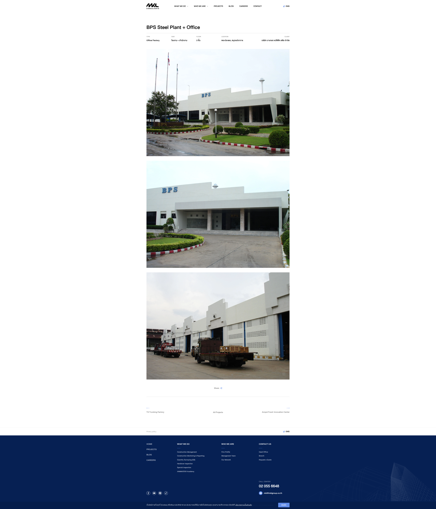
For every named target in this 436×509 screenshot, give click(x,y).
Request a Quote (265, 459)
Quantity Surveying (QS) (186, 459)
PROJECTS (151, 449)
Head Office (263, 452)
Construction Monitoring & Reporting (190, 455)
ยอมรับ (283, 505)
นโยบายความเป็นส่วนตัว (243, 505)
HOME (149, 444)
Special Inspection (184, 467)
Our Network (226, 459)
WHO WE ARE (227, 444)
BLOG (149, 454)
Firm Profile (225, 452)
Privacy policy (151, 431)
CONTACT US (265, 444)
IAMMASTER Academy (185, 471)
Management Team (228, 455)
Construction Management (187, 452)
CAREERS (151, 460)
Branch (261, 455)
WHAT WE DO (183, 444)
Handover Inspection (185, 463)
